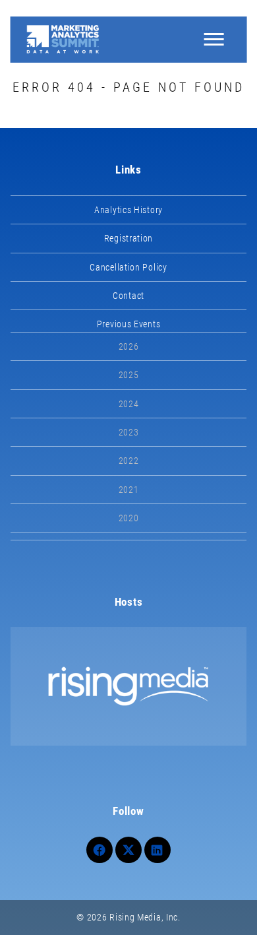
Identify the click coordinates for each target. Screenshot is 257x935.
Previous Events (129, 324)
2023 (129, 432)
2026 (129, 346)
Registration (128, 238)
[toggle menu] (213, 39)
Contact (128, 295)
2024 (129, 404)
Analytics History (128, 210)
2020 (129, 518)
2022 (129, 460)
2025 (129, 375)
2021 (129, 489)
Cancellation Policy (128, 267)
